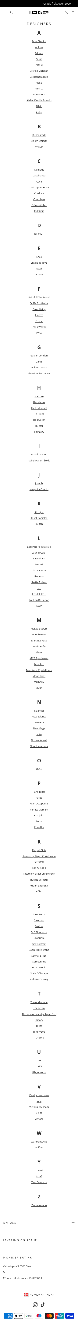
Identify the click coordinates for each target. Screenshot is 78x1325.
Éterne (39, 274)
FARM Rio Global (39, 303)
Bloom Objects (39, 141)
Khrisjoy (39, 512)
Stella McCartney (39, 979)
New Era (39, 722)
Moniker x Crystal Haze (39, 670)
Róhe (39, 891)
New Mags (39, 728)
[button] (5, 12)
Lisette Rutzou (39, 582)
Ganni (39, 361)
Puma (39, 821)
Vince (39, 1112)
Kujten (39, 523)
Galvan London (39, 355)
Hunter (39, 426)
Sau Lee (39, 926)
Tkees (39, 1025)
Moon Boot (39, 676)
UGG (39, 1066)
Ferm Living (39, 309)
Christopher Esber (39, 187)
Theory (39, 1020)
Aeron (39, 59)
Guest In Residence (39, 373)
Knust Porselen (39, 518)
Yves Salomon (39, 1182)
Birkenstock (39, 135)
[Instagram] (35, 1304)
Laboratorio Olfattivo (39, 546)
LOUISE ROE (39, 594)
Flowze (39, 315)
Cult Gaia (39, 211)
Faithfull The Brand (39, 297)
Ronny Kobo (39, 867)
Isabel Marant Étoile (39, 460)
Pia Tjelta (39, 815)
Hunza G (39, 431)
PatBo (39, 797)
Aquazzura (39, 94)
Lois (39, 588)
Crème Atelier (39, 205)
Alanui (39, 65)
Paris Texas (39, 791)
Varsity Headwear (39, 1095)
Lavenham (39, 558)
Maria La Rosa (39, 640)
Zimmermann (39, 1205)
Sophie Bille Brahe (39, 949)
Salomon (39, 920)
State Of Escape (39, 973)
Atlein (39, 106)
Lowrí (39, 606)
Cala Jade (39, 169)
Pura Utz (39, 827)
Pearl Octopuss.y (39, 803)
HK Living (39, 414)
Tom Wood (39, 1031)
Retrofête (39, 862)
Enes (39, 256)
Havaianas (39, 402)
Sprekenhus (39, 961)
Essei (39, 268)
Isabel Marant (39, 454)
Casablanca (39, 175)
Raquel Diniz (39, 850)
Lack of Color (39, 552)
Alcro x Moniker (39, 70)
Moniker (39, 664)
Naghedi (39, 710)
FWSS (39, 332)
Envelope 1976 (39, 262)
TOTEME (39, 1037)
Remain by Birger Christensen (39, 856)
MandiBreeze (39, 634)
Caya (39, 181)
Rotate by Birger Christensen (39, 873)
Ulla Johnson (39, 1072)
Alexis (39, 82)
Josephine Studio (39, 489)
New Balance (39, 716)
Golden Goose (39, 367)
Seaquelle (39, 938)
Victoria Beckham (39, 1107)
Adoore (39, 53)
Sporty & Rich (39, 955)
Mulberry (39, 682)
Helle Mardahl (39, 408)
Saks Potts (39, 914)
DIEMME (39, 234)
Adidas (39, 47)
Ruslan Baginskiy (39, 885)
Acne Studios (39, 41)
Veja (39, 1101)
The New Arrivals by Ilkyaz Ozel (39, 1014)
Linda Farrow (39, 570)
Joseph (39, 483)
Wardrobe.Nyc (39, 1141)
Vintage (39, 1119)
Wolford (39, 1147)
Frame (39, 321)
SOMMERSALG (37, 3)
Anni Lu (39, 88)
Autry (39, 112)
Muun (39, 687)
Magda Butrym (39, 628)
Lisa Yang (39, 576)
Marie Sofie (39, 646)
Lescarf (39, 564)
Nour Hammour (39, 746)
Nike (39, 734)
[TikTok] (43, 1304)
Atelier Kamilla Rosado (39, 100)
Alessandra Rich (39, 76)
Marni (39, 652)
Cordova (39, 193)
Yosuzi (39, 1170)
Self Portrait (39, 944)
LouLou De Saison (39, 600)
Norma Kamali (39, 740)
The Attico (39, 1008)
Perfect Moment (39, 809)
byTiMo (39, 147)
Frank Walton (39, 327)
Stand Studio (39, 967)
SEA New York (39, 932)
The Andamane (39, 1002)
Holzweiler (39, 419)
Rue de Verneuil (39, 879)
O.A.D (39, 769)
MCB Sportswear (39, 658)
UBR (39, 1060)
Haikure (39, 396)
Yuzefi (39, 1176)
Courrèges (39, 199)
